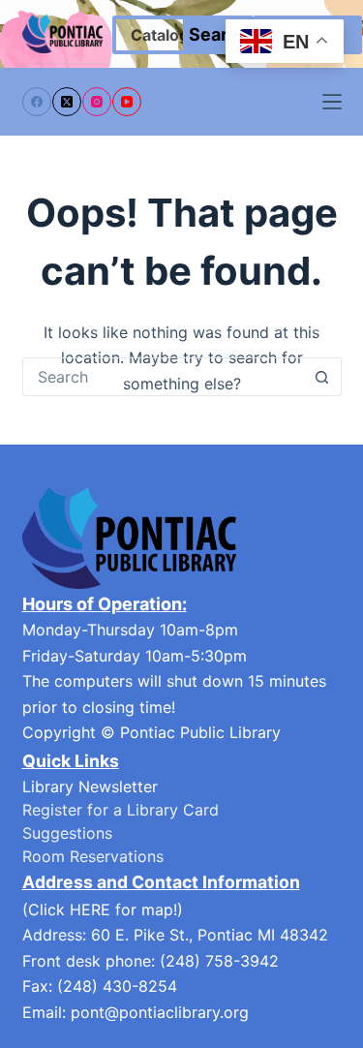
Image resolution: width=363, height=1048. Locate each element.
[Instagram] (96, 101)
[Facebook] (36, 101)
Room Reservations (93, 856)
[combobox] (163, 376)
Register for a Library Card (120, 809)
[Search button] (322, 376)
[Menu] (332, 101)
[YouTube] (126, 101)
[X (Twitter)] (66, 101)
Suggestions (67, 833)
